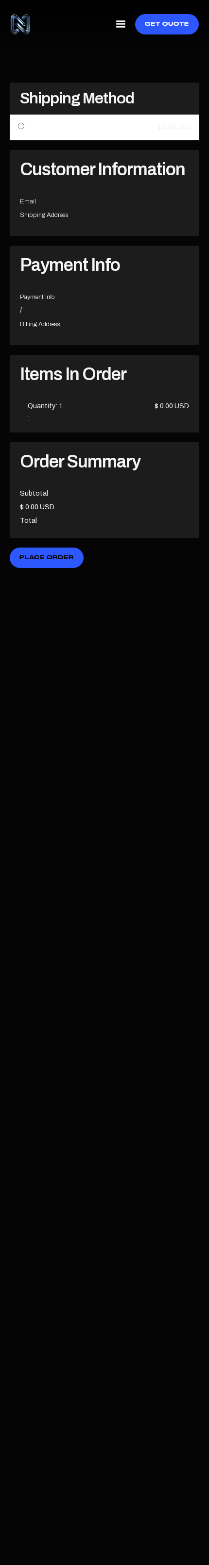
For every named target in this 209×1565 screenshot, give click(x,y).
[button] (120, 24)
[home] (20, 24)
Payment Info (37, 297)
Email (28, 201)
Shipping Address (44, 215)
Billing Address (40, 324)
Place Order (46, 557)
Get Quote (167, 24)
